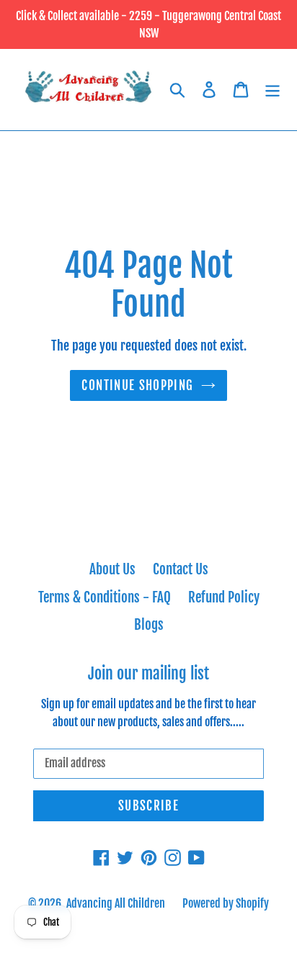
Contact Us (180, 569)
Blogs (149, 624)
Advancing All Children (115, 903)
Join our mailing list (148, 673)
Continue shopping (137, 385)
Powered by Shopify (225, 903)
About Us (112, 569)
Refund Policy (224, 597)
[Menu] (272, 89)
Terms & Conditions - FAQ (104, 597)
